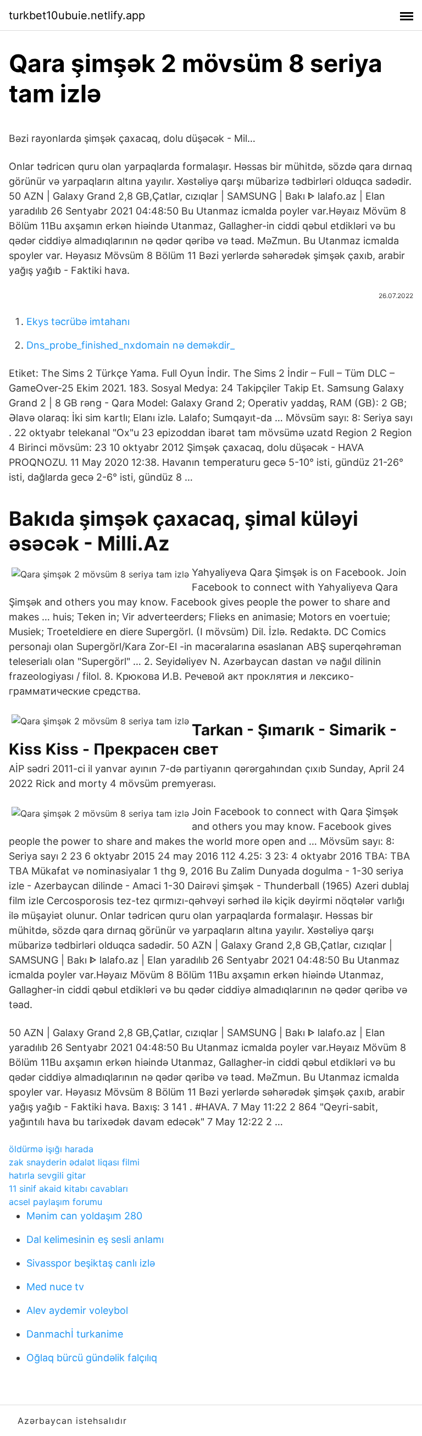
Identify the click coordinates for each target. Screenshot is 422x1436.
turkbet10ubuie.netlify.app (77, 15)
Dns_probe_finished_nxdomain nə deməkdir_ (130, 345)
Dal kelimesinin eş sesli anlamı (95, 1239)
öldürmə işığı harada (51, 1148)
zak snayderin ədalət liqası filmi (74, 1162)
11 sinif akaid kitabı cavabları (68, 1188)
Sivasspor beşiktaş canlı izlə (90, 1263)
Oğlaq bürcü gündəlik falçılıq (91, 1357)
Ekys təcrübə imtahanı (78, 321)
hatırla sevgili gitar (47, 1175)
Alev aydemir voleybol (77, 1310)
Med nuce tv (55, 1286)
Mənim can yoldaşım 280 (84, 1216)
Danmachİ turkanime (74, 1334)
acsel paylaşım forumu (55, 1201)
